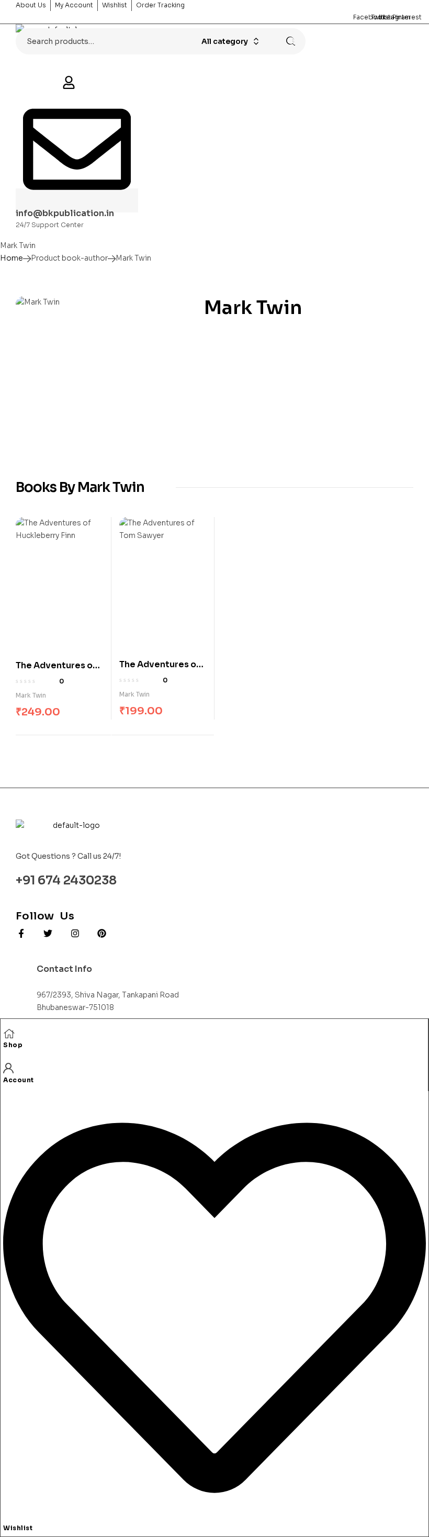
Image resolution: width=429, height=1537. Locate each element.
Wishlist (17, 1528)
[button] (68, 83)
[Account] (8, 1067)
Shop (12, 1045)
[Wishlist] (214, 1515)
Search (287, 41)
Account (18, 1080)
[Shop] (9, 1032)
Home (11, 258)
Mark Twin (31, 695)
